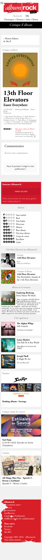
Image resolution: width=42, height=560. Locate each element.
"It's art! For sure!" (23, 363)
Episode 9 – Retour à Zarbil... (15, 483)
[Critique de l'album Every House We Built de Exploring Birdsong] (8, 304)
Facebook (8, 526)
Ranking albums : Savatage (14, 401)
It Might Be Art (23, 359)
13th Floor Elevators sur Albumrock (21, 249)
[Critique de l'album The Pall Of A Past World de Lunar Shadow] (8, 351)
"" (21, 308)
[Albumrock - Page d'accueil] (21, 13)
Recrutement (10, 510)
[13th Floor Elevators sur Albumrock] (8, 266)
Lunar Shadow (23, 340)
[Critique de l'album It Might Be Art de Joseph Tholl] (8, 367)
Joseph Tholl (22, 356)
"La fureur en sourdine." (25, 330)
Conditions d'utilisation (14, 516)
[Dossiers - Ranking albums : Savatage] (21, 397)
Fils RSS (7, 532)
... (3, 404)
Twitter (7, 529)
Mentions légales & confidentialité (19, 518)
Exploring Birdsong (25, 292)
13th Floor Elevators (18, 96)
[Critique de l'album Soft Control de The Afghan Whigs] (8, 335)
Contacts (8, 507)
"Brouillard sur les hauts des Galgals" (26, 347)
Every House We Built (26, 295)
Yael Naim (6, 440)
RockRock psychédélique (23, 262)
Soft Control (22, 326)
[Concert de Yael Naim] (21, 436)
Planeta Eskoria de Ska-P (10, 40)
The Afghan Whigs (25, 323)
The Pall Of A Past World (28, 342)
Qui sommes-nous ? (12, 504)
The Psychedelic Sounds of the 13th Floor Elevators (28, 278)
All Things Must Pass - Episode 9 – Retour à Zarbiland (17, 479)
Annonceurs (9, 513)
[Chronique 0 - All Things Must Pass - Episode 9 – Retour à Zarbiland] (21, 468)
